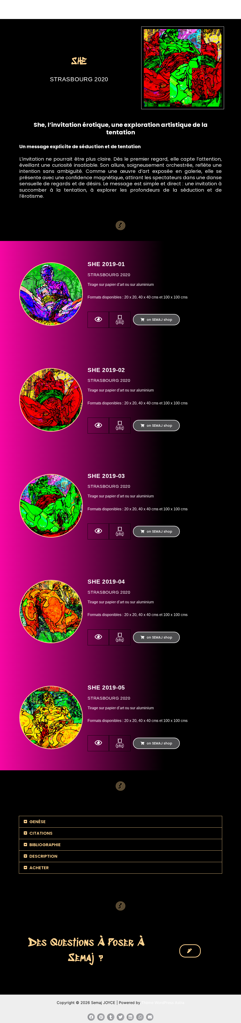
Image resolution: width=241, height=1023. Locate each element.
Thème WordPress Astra (162, 1002)
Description (43, 856)
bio (175, 9)
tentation (129, 146)
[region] (182, 68)
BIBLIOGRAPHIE (45, 845)
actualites (152, 9)
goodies (197, 9)
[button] (156, 319)
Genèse (37, 822)
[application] (133, 9)
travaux (124, 9)
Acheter (39, 868)
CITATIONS (40, 833)
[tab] (120, 821)
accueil (104, 9)
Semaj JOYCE (31, 9)
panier (222, 9)
